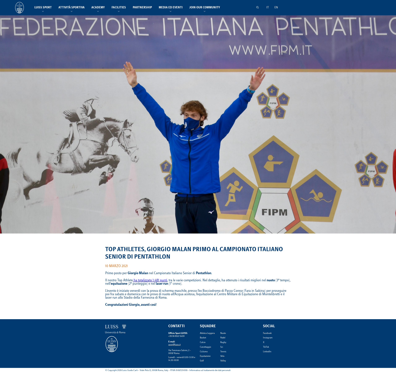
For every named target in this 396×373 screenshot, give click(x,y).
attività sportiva (71, 7)
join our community (204, 7)
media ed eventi (171, 7)
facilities (119, 7)
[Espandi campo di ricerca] (257, 7)
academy (98, 7)
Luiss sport (43, 7)
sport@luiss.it (174, 345)
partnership (142, 7)
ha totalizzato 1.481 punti (150, 280)
